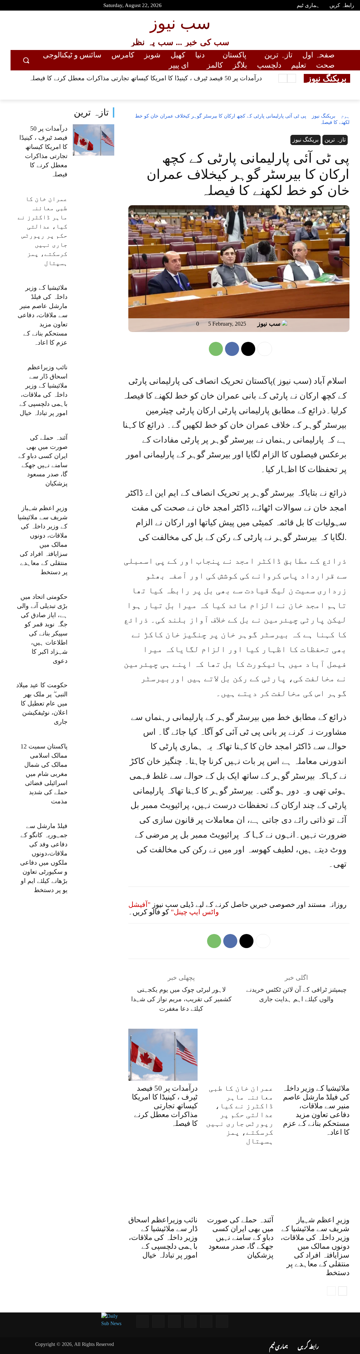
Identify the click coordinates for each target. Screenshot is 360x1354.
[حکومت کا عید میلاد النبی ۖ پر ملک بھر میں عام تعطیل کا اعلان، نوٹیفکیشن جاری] (93, 696)
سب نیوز (269, 323)
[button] (26, 60)
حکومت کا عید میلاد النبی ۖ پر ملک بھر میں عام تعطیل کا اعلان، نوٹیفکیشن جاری (42, 703)
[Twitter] (35, 6)
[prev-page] (331, 1291)
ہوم (345, 116)
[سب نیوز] (286, 323)
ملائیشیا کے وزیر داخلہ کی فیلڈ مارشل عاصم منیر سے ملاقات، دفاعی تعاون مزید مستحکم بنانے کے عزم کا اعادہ (43, 315)
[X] (248, 349)
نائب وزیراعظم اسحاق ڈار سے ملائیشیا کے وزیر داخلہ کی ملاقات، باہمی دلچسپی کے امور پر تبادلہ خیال (163, 1237)
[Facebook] (23, 6)
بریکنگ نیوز (323, 116)
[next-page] (342, 1291)
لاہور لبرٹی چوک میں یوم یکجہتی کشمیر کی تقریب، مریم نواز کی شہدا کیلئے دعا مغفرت (181, 999)
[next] (282, 78)
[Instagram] (48, 6)
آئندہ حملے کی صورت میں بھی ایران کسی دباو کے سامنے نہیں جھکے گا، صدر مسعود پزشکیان (240, 1237)
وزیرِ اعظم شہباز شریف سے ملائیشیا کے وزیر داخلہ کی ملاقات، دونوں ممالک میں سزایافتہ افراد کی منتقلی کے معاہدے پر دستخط (315, 1246)
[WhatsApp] (216, 349)
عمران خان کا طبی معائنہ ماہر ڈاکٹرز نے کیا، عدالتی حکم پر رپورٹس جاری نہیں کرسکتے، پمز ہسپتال (240, 1114)
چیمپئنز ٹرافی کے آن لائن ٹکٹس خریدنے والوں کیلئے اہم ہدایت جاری (296, 994)
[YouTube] (10, 6)
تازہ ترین (91, 112)
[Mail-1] (158, 1321)
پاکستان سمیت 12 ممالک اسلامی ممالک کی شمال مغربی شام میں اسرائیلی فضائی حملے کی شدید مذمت (44, 774)
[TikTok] (60, 6)
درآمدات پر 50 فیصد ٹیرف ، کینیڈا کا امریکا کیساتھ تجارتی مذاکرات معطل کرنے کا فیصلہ (145, 78)
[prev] (291, 78)
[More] (264, 349)
